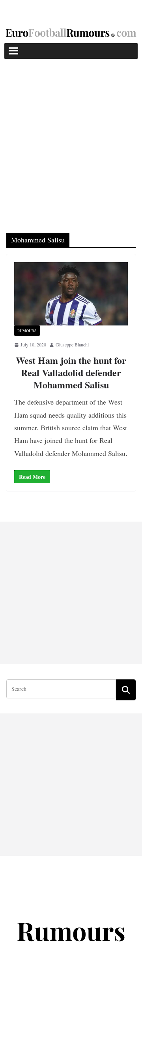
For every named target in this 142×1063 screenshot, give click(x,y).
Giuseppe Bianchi (72, 344)
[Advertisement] (71, 134)
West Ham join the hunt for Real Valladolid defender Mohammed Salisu (71, 372)
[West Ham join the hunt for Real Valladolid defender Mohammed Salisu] (71, 293)
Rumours (27, 330)
